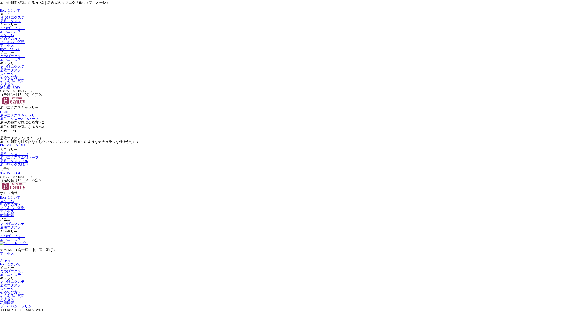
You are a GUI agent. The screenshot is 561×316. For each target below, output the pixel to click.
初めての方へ (10, 38)
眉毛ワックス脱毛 (14, 164)
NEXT (20, 145)
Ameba (5, 260)
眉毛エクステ (10, 21)
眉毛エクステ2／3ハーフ (19, 157)
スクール (7, 35)
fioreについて (10, 10)
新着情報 (7, 215)
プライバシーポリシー (17, 306)
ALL (12, 145)
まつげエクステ (12, 17)
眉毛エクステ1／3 (14, 154)
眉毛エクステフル (14, 161)
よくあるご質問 (12, 42)
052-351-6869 (10, 88)
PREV (4, 145)
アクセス (7, 45)
